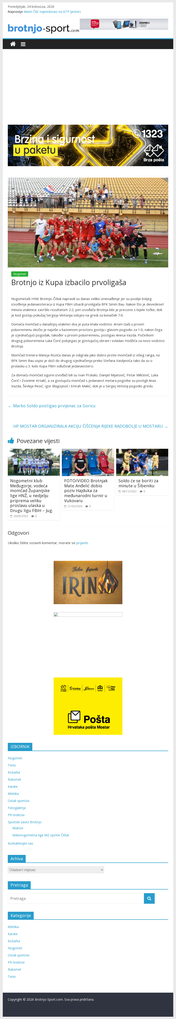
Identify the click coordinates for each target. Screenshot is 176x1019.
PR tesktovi (16, 815)
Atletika (13, 793)
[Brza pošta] (88, 145)
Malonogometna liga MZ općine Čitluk (40, 835)
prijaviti (82, 542)
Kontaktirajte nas (20, 843)
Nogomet (20, 274)
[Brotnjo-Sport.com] (13, 44)
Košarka (14, 772)
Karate (13, 786)
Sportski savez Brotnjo (24, 822)
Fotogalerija (17, 808)
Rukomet (14, 779)
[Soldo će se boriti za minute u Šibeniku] (142, 451)
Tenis (12, 765)
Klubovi (17, 828)
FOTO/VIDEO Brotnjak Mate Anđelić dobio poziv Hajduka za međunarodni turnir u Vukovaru (86, 490)
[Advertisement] (88, 90)
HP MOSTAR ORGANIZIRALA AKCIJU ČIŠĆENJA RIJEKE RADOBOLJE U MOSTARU (90, 426)
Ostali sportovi (18, 801)
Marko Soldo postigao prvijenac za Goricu (52, 405)
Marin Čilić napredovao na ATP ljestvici (52, 11)
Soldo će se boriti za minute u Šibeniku (138, 483)
